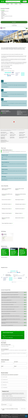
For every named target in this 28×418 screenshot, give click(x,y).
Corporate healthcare (22, 414)
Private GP (2, 11)
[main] (14, 209)
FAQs (2, 16)
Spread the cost (5, 379)
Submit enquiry (23, 408)
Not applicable (5, 387)
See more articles (4, 257)
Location (2, 12)
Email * (2, 366)
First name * (3, 361)
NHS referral (4, 384)
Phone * (15, 366)
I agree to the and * (10, 409)
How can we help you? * (5, 349)
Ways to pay (3, 13)
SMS (7, 396)
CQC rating (2, 15)
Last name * (16, 361)
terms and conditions (10, 408)
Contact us (2, 17)
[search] (13, 1)
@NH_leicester (12, 70)
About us (2, 414)
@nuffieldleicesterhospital (8, 68)
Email (4, 396)
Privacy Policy (24, 400)
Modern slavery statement (5, 415)
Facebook (2, 69)
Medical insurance (5, 382)
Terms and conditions (4, 416)
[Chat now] (26, 416)
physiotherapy (17, 63)
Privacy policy (9, 416)
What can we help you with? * (6, 344)
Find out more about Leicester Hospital (6, 65)
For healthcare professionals (15, 414)
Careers (9, 414)
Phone (12, 396)
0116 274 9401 (11, 337)
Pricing (2, 18)
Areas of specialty (3, 14)
